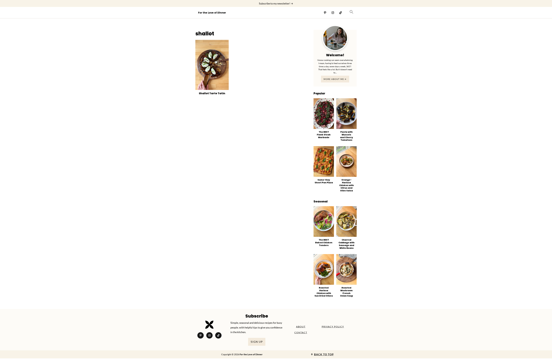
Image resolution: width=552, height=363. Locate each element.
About (300, 326)
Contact (300, 332)
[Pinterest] (325, 12)
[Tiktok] (340, 12)
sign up (257, 341)
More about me (334, 79)
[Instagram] (332, 12)
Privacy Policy (333, 326)
